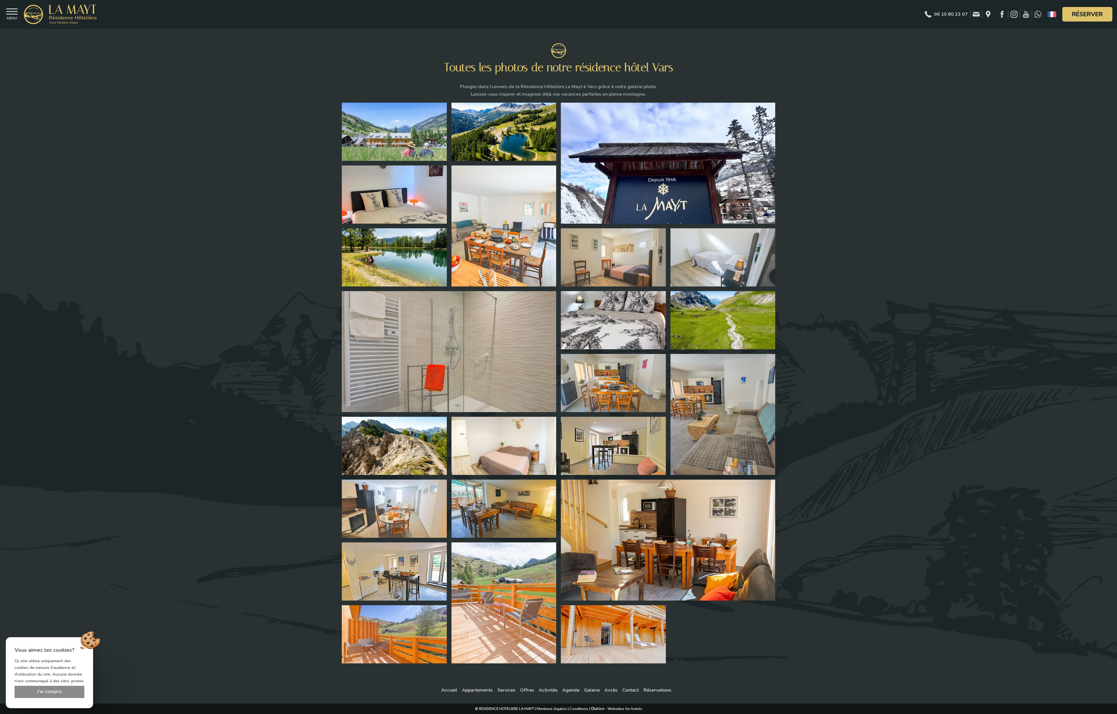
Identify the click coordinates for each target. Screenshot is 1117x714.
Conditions (579, 708)
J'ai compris (49, 691)
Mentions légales (552, 708)
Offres (527, 690)
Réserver (1087, 14)
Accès (611, 690)
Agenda (570, 690)
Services (506, 690)
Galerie (592, 690)
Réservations (657, 690)
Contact (630, 690)
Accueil (449, 690)
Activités (548, 690)
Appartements (477, 690)
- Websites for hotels (616, 708)
